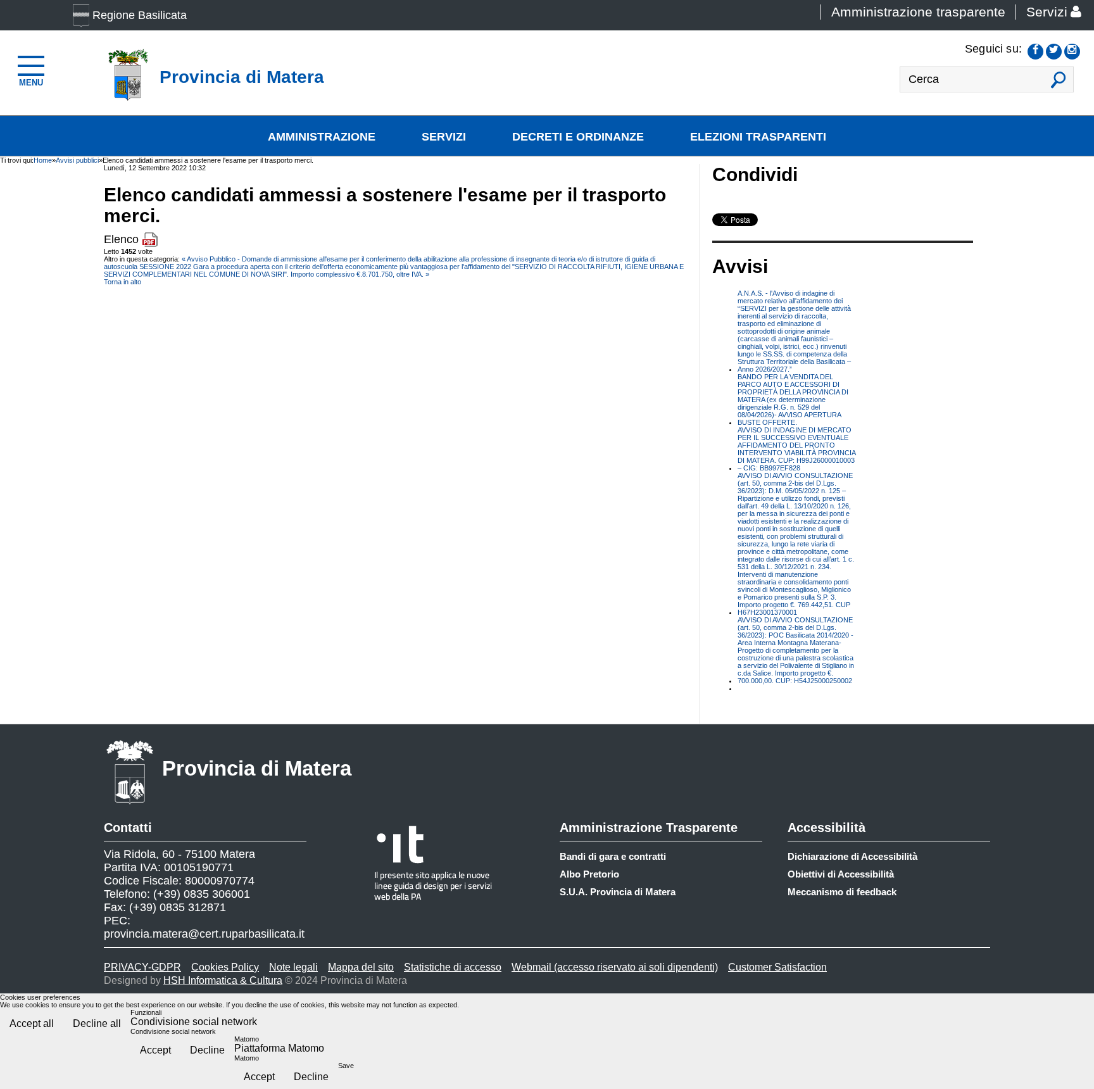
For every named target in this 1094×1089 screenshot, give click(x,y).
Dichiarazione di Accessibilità (852, 856)
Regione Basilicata (139, 15)
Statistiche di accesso (452, 967)
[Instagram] (1072, 52)
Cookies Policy (225, 967)
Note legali (293, 967)
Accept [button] (155, 1050)
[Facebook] (1035, 52)
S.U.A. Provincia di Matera (618, 891)
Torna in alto (122, 282)
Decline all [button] (97, 1023)
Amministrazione (321, 136)
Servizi (1046, 12)
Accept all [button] (31, 1023)
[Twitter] (1054, 52)
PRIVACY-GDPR (142, 967)
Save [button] (346, 1065)
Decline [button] (207, 1050)
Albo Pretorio (589, 874)
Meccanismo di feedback (842, 891)
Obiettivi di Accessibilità (841, 874)
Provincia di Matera (256, 768)
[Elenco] (150, 239)
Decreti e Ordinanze (578, 136)
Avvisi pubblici (77, 160)
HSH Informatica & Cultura (222, 980)
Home (43, 160)
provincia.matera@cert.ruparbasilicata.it (204, 934)
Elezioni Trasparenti (758, 136)
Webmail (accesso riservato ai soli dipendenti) (615, 967)
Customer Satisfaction (777, 967)
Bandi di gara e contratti (613, 856)
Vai (1059, 83)
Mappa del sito (361, 967)
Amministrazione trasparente (918, 12)
